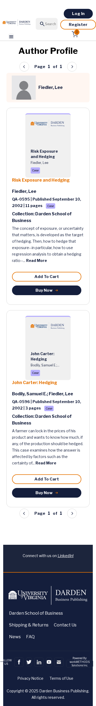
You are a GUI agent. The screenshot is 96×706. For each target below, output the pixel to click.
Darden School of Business (36, 613)
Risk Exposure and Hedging (41, 180)
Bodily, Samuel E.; (30, 393)
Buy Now (44, 290)
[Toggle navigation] (11, 36)
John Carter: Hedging (34, 382)
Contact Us (65, 625)
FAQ (30, 636)
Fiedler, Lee (24, 191)
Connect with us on (48, 555)
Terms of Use (61, 678)
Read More (36, 260)
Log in (78, 13)
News (15, 636)
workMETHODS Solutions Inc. (80, 663)
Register (78, 24)
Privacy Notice (30, 678)
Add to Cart (46, 276)
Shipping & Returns (29, 625)
